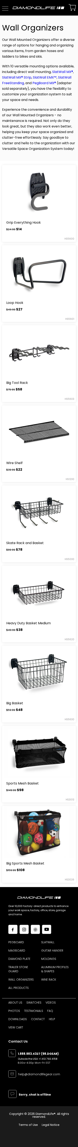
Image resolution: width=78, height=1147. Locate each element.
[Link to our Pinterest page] (35, 929)
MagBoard (16, 950)
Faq (50, 1011)
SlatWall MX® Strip (16, 77)
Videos (51, 1002)
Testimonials (33, 1011)
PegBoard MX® (44, 83)
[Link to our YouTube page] (46, 929)
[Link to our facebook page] (12, 929)
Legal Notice (50, 1125)
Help (52, 1019)
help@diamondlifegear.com (39, 1074)
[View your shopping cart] (72, 7)
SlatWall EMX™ (45, 77)
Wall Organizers (21, 979)
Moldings (48, 959)
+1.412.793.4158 (47, 1059)
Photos (14, 1011)
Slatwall (47, 942)
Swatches (33, 1002)
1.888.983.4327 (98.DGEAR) (38, 1054)
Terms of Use (28, 1125)
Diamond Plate (19, 959)
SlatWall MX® (62, 71)
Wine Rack (48, 979)
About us (15, 1002)
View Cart (15, 1027)
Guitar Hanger (52, 950)
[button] (5, 9)
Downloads (17, 1019)
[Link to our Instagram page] (24, 929)
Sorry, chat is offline (35, 1095)
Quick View (39, 191)
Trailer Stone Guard (18, 969)
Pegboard (16, 942)
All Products (18, 988)
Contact (38, 1019)
